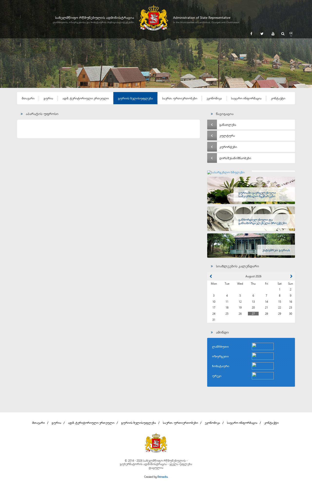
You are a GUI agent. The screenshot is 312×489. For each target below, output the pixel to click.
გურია (48, 98)
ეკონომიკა (214, 98)
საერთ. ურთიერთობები (179, 98)
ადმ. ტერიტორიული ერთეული (85, 98)
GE (291, 33)
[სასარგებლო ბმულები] (251, 172)
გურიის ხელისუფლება (135, 98)
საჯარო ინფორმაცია (246, 98)
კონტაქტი (278, 98)
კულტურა (227, 135)
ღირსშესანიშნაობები (235, 158)
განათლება (227, 124)
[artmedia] (156, 477)
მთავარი (28, 98)
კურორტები (228, 147)
